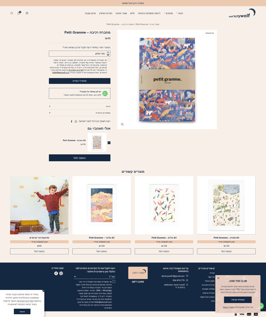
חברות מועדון (105, 13)
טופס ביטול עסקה (207, 296)
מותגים (169, 13)
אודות (212, 272)
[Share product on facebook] (71, 121)
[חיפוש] (11, 13)
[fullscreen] (122, 124)
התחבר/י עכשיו (229, 307)
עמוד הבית (154, 24)
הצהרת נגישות (209, 292)
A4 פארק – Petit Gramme (226, 237)
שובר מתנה (121, 13)
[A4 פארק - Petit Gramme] (226, 205)
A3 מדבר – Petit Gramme (101, 237)
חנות (180, 13)
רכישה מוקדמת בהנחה (149, 13)
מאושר (22, 311)
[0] (19, 13)
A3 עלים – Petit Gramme (164, 237)
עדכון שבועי (90, 13)
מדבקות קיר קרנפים (39, 237)
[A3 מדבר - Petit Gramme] (101, 205)
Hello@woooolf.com (103, 302)
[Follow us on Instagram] (61, 273)
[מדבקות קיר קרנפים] (39, 205)
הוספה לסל (80, 158)
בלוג (213, 300)
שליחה (76, 276)
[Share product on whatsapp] (76, 121)
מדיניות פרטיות (208, 284)
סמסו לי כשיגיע (80, 80)
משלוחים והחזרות (103, 112)
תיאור (108, 106)
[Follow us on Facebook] (56, 273)
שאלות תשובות (208, 288)
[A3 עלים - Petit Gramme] (164, 205)
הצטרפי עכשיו (238, 299)
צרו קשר (211, 276)
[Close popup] (219, 278)
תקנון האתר (210, 280)
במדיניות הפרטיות (98, 293)
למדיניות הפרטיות (76, 70)
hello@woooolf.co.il (60, 72)
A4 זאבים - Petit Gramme (74, 140)
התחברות (27, 13)
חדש (132, 13)
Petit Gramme (141, 24)
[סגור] (43, 290)
